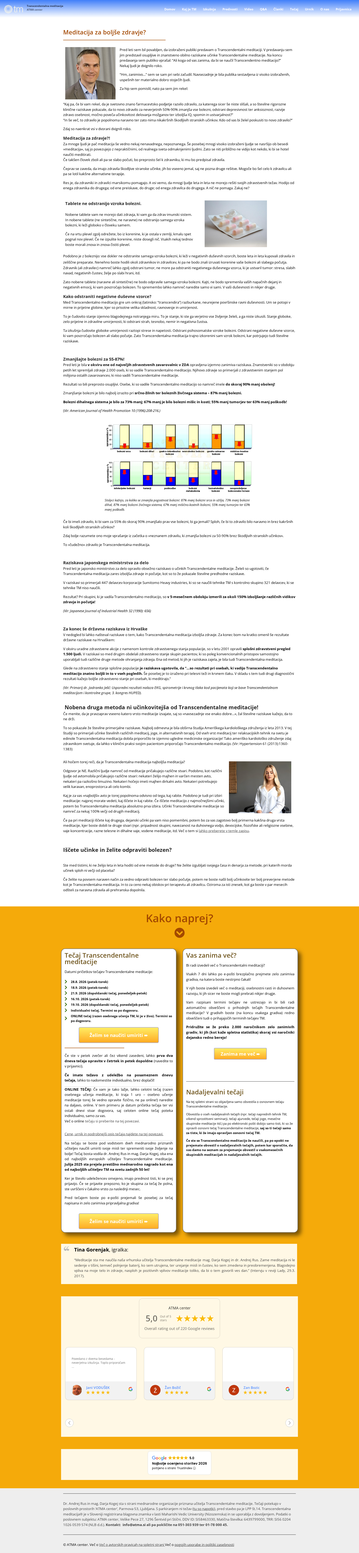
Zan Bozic (173, 1387)
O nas (324, 9)
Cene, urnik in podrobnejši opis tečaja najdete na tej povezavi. (114, 1134)
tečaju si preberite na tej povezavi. (112, 1121)
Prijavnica (344, 9)
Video (248, 9)
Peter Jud (251, 1387)
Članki (278, 9)
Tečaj (294, 9)
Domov (169, 9)
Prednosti (230, 9)
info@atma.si (134, 1524)
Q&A (263, 9)
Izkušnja (209, 9)
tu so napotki (203, 1508)
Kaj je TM (189, 9)
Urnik (309, 9)
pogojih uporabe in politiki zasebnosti (204, 1544)
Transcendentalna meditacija (45, 6)
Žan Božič (94, 1387)
